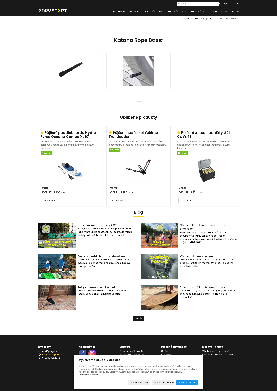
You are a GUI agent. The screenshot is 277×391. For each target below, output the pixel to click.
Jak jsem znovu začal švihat (96, 287)
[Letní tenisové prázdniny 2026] (57, 235)
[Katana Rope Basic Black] (70, 71)
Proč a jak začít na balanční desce (203, 287)
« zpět (139, 101)
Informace (218, 11)
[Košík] (237, 3)
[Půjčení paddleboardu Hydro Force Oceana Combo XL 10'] (70, 170)
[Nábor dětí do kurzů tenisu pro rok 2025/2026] (159, 235)
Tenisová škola (199, 11)
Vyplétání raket (154, 11)
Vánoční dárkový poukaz (196, 256)
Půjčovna (135, 11)
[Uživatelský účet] (225, 3)
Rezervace (119, 11)
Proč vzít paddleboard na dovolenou (102, 256)
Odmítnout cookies (164, 382)
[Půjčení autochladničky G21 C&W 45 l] (206, 170)
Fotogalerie (207, 18)
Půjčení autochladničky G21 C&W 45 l (203, 134)
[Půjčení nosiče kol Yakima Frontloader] (138, 169)
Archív (138, 318)
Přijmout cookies (187, 382)
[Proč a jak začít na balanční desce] (159, 297)
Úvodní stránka (190, 18)
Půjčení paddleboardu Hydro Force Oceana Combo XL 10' (68, 134)
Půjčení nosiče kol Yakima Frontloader (133, 134)
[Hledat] (220, 3)
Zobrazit (50, 200)
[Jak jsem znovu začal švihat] (57, 297)
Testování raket (177, 11)
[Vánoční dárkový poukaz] (159, 266)
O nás (164, 351)
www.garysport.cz (52, 354)
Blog (234, 11)
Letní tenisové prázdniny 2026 (97, 225)
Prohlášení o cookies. (89, 374)
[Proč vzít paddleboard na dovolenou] (57, 266)
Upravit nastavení (139, 382)
